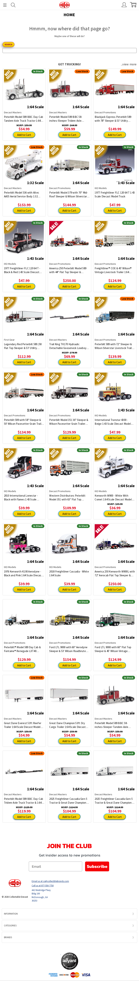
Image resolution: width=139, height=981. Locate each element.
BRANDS (8, 937)
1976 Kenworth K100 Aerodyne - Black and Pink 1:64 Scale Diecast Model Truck (23, 573)
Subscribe (97, 866)
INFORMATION (11, 913)
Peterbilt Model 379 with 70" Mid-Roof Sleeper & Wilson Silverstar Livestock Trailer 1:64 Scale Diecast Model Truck (68, 194)
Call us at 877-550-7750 (43, 885)
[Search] (13, 5)
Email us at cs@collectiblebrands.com (50, 881)
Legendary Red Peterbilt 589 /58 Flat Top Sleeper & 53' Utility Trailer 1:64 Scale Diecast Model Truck (23, 346)
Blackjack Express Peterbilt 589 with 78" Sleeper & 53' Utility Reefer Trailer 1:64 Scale (113, 119)
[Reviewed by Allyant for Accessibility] (69, 961)
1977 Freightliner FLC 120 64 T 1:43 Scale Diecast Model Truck (115, 194)
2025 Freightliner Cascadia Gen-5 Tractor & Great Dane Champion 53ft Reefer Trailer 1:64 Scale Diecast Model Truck (68, 801)
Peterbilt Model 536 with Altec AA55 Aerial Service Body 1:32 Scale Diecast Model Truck (21, 194)
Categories (10, 925)
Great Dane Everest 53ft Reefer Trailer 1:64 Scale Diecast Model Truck (22, 725)
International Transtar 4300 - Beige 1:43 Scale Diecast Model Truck (113, 422)
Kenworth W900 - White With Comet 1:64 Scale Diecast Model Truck (113, 497)
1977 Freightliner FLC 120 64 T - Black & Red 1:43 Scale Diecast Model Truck (22, 270)
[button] (69, 947)
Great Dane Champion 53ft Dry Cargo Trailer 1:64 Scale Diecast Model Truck (67, 725)
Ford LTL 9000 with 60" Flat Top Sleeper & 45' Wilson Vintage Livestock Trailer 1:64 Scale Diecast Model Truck (113, 649)
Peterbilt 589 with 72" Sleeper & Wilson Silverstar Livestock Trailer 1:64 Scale (114, 346)
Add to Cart (24, 135)
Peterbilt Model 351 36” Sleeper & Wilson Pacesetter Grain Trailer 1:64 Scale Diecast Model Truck (68, 422)
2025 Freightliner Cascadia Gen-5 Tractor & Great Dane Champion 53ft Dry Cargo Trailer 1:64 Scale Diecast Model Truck (114, 801)
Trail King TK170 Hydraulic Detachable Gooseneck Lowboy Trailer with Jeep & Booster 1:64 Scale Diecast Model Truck (68, 346)
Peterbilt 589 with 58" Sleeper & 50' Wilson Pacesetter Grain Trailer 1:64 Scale (24, 422)
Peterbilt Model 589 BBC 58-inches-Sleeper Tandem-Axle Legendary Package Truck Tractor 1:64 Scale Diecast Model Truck (114, 725)
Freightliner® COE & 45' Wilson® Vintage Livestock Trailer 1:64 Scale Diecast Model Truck (113, 270)
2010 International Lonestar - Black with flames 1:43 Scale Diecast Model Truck (21, 497)
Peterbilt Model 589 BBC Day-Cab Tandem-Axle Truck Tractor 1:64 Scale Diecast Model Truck (23, 119)
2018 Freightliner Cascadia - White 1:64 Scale (69, 573)
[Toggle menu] (3, 5)
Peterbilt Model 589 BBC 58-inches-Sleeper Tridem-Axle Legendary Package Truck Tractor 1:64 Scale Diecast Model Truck (69, 119)
